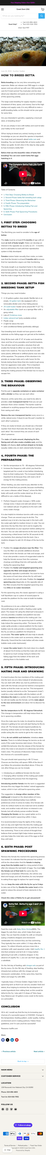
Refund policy (23, 1145)
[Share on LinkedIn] (12, 1040)
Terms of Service (10, 1145)
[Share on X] (7, 1040)
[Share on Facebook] (3, 1040)
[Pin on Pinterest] (17, 1040)
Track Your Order (36, 1145)
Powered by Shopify (23, 1150)
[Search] (41, 16)
